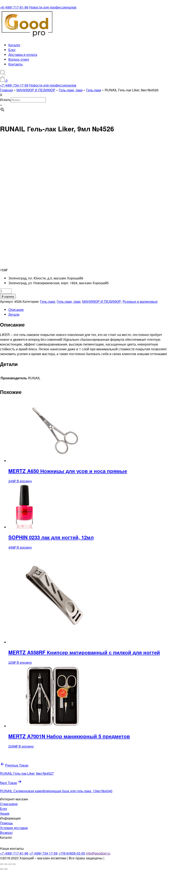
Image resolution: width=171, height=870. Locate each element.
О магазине (9, 803)
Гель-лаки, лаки (68, 301)
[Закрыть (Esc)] (14, 864)
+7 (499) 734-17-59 (14, 85)
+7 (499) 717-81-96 (14, 853)
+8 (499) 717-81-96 (14, 7)
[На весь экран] (6, 864)
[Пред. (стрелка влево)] (1, 869)
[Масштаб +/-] (1, 864)
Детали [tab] (13, 314)
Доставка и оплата (22, 54)
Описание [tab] (16, 309)
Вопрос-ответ (18, 59)
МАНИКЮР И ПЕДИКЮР (101, 301)
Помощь (6, 823)
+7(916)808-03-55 (71, 853)
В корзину (8, 296)
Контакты (15, 64)
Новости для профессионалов (52, 7)
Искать (5, 99)
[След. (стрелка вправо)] (6, 869)
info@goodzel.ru (98, 853)
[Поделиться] (10, 864)
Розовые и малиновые (140, 301)
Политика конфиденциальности (129, 858)
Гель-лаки (47, 301)
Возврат (6, 832)
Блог (12, 49)
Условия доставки (14, 827)
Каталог (14, 45)
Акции (4, 813)
